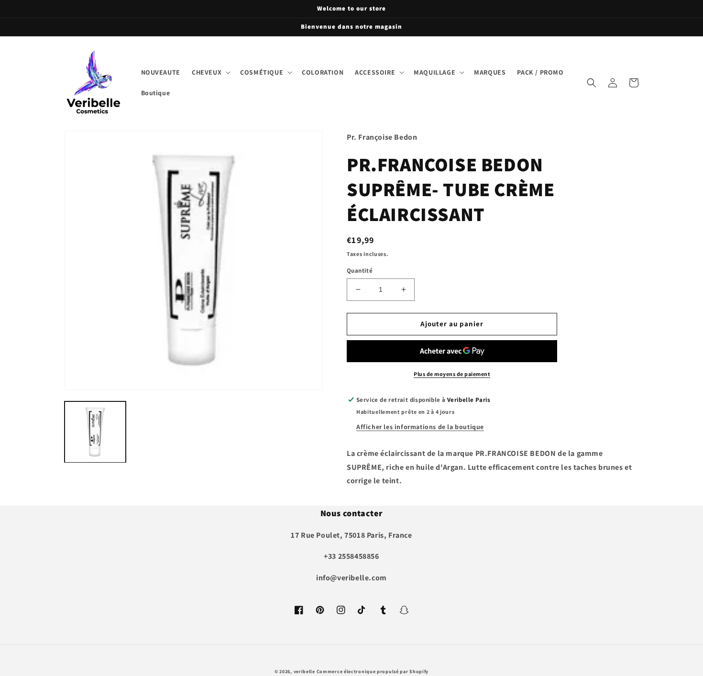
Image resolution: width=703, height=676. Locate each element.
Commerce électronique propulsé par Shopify (372, 671)
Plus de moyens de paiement (452, 373)
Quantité (360, 270)
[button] (210, 72)
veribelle (304, 671)
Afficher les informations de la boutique (420, 426)
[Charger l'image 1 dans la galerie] (95, 432)
